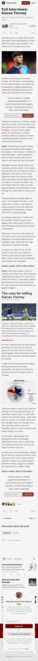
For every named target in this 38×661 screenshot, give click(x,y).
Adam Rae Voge (15, 24)
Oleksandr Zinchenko (11, 90)
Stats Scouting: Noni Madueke (11, 581)
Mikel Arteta (21, 87)
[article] (19, 569)
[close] (32, 592)
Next (31, 518)
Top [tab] (4, 559)
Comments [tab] (6, 533)
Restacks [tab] (16, 533)
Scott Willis (6, 300)
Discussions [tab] (18, 559)
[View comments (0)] (11, 33)
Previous (8, 518)
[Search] (34, 559)
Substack (8, 657)
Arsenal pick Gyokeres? (12, 565)
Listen (33, 26)
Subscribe (25, 3)
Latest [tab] (9, 559)
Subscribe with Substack (20, 634)
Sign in (33, 3)
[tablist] (11, 533)
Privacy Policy (26, 643)
